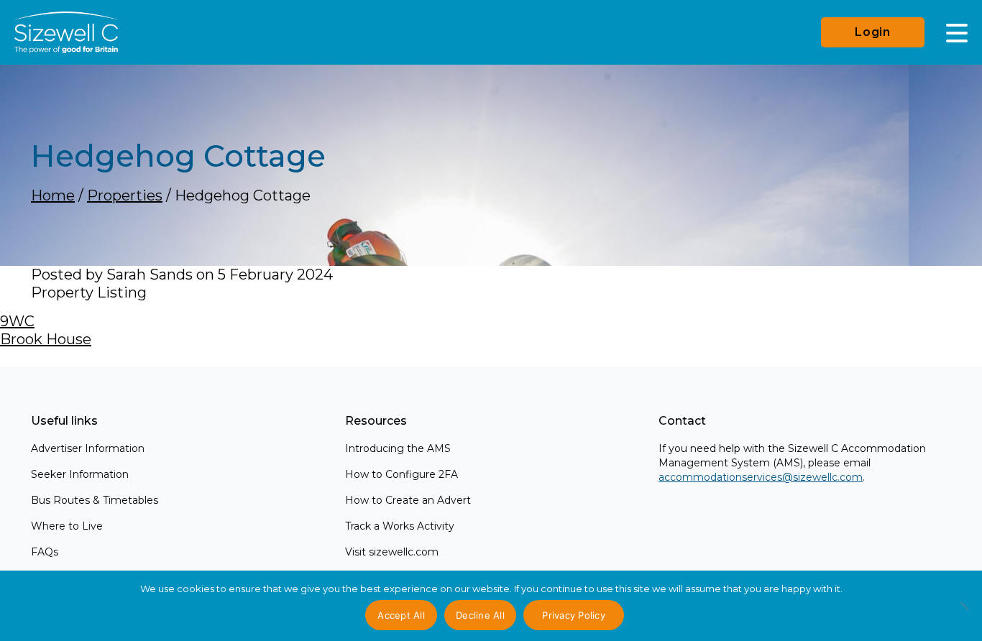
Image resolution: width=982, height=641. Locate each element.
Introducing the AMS (398, 448)
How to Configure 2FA (401, 474)
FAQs (44, 551)
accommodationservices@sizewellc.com (761, 477)
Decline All (480, 615)
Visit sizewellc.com (392, 551)
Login (873, 32)
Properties (124, 195)
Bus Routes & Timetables (94, 500)
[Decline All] (964, 614)
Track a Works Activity (399, 526)
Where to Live (67, 526)
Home (53, 195)
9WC (17, 321)
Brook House (45, 339)
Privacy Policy (573, 615)
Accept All (401, 615)
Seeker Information (80, 474)
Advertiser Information (87, 448)
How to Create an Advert (408, 500)
